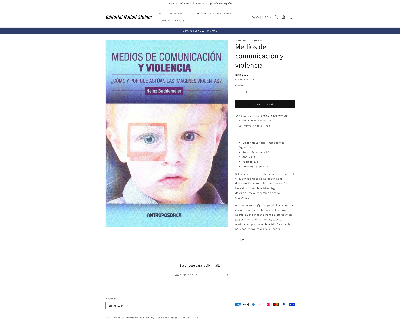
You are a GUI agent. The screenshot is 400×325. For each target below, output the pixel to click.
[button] (200, 13)
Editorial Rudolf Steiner (123, 318)
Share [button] (241, 239)
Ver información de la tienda (254, 125)
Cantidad (239, 85)
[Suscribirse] (227, 275)
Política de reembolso (167, 318)
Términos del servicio (190, 318)
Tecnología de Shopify (144, 318)
